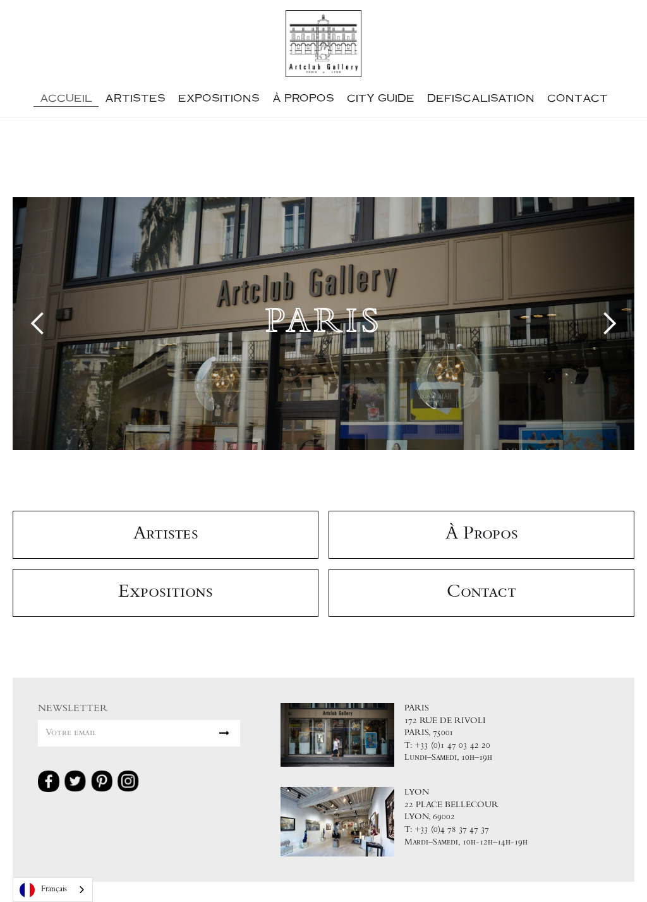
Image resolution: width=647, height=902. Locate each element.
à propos (303, 97)
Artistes (135, 97)
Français (54, 890)
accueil (66, 97)
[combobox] (53, 889)
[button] (38, 323)
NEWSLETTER (73, 709)
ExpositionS (219, 97)
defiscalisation (481, 97)
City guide (380, 97)
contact (577, 97)
